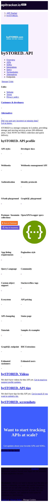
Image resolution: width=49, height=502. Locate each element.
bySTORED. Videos (15, 374)
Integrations (12, 67)
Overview (11, 60)
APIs (9, 62)
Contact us (5, 500)
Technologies (12, 72)
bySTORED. (12, 15)
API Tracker (12, 13)
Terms (9, 94)
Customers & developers (12, 102)
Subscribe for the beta (10, 450)
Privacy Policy (16, 500)
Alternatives (12, 74)
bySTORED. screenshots (18, 402)
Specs (9, 69)
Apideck (35, 469)
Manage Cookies (29, 500)
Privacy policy (13, 97)
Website (10, 92)
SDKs (9, 65)
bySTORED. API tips (16, 388)
